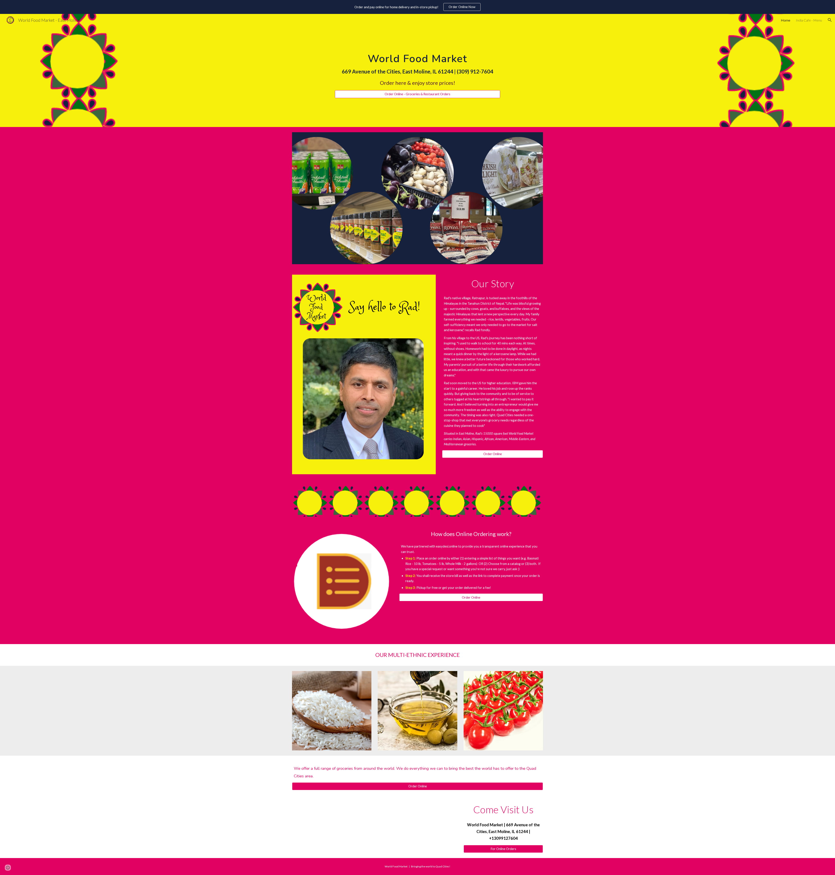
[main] (417, 66)
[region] (417, 7)
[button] (830, 20)
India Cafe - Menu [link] (809, 20)
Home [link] (785, 20)
